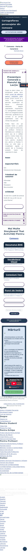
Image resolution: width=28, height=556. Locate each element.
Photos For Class (5, 428)
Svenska (3, 521)
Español (2, 499)
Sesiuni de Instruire (6, 450)
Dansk (2, 519)
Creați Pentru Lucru (6, 437)
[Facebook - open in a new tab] (1, 480)
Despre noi (3, 419)
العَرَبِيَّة (2, 513)
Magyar (2, 537)
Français (3, 501)
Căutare (14, 313)
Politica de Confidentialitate (9, 465)
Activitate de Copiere (14, 32)
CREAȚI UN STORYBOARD (14, 392)
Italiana (2, 505)
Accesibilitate (4, 471)
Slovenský (3, 535)
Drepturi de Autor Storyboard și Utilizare (13, 460)
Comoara (14, 238)
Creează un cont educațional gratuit (13, 40)
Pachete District (5, 446)
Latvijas (2, 548)
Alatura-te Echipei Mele (8, 439)
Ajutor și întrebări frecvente (9, 410)
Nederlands (4, 507)
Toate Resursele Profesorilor (12, 17)
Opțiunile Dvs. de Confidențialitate (11, 473)
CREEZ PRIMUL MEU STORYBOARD (14, 404)
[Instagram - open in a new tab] (1, 482)
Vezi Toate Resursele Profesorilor (14, 320)
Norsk (2, 525)
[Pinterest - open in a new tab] (1, 487)
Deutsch (3, 503)
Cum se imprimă (5, 414)
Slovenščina (4, 545)
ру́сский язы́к (4, 517)
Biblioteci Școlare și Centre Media (11, 448)
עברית (2, 511)
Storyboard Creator (6, 412)
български (3, 541)
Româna (3, 531)
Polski (2, 529)
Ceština (2, 533)
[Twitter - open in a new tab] (1, 485)
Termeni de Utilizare (7, 463)
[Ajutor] (25, 549)
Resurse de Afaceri (6, 435)
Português (3, 509)
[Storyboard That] (5, 2)
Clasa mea (3, 426)
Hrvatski (3, 539)
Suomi (2, 523)
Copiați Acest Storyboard (14, 62)
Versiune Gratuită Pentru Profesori (11, 444)
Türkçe (2, 527)
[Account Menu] (4, 14)
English (2, 497)
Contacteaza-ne (5, 421)
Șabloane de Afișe (6, 456)
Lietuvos (3, 543)
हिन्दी (1, 515)
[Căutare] (9, 6)
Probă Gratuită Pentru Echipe (10, 433)
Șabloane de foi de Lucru (8, 454)
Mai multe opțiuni (18, 50)
